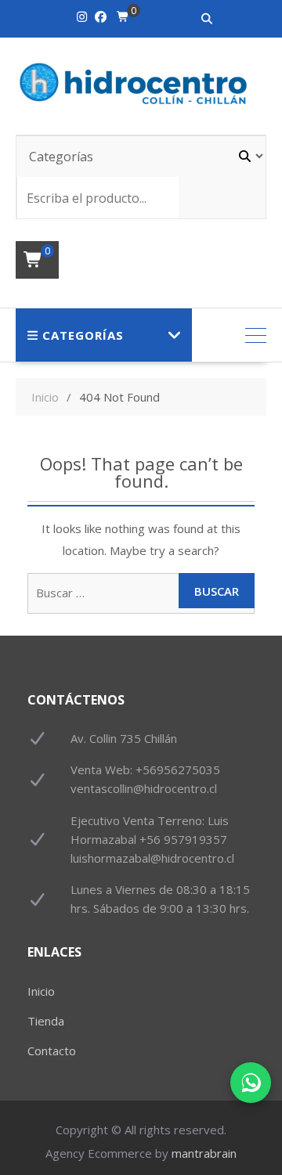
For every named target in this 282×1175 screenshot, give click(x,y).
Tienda (45, 1021)
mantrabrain (204, 1153)
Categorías (83, 335)
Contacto (51, 1050)
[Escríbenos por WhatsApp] (250, 1082)
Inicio (41, 991)
